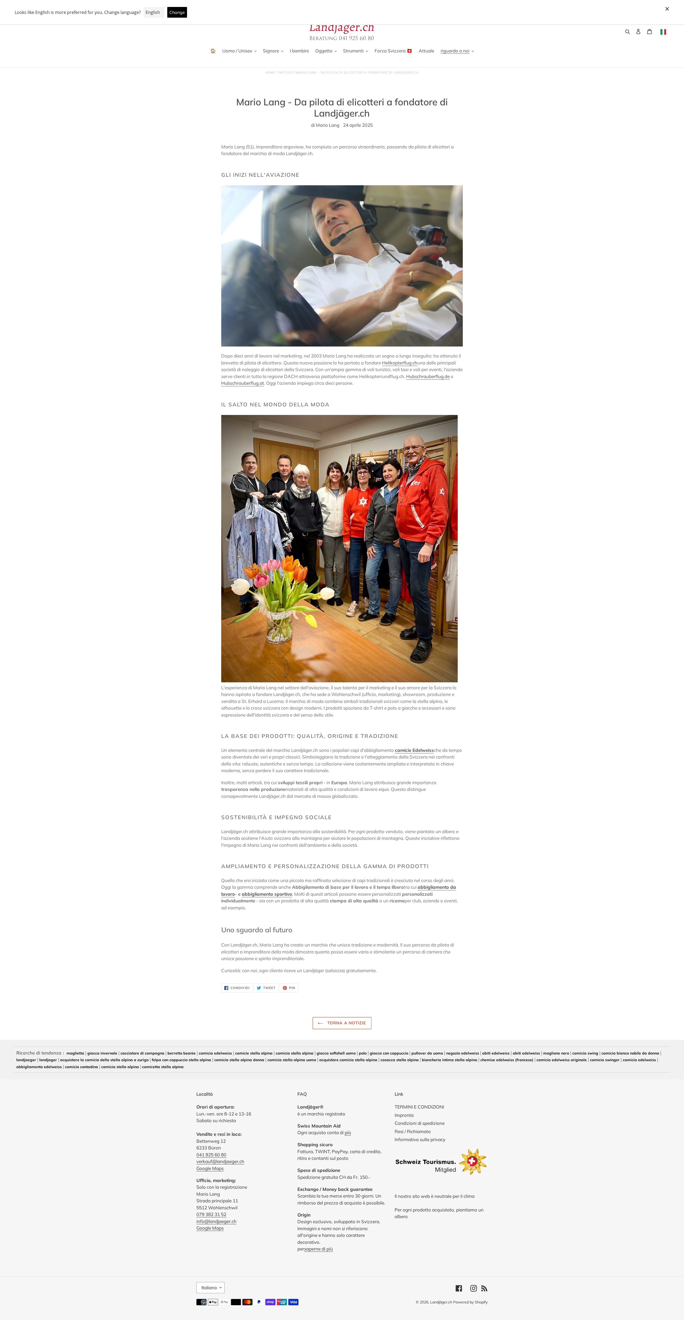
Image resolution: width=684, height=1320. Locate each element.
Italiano (209, 1287)
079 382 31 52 (211, 1214)
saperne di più (318, 1249)
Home (270, 72)
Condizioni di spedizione (420, 1123)
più (348, 1132)
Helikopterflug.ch (399, 362)
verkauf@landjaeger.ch (220, 1161)
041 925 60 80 (211, 1154)
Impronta (404, 1115)
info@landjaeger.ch (216, 1221)
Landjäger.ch (441, 1302)
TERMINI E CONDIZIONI (419, 1107)
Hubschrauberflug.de (428, 376)
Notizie (285, 72)
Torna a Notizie (346, 1022)
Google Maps (210, 1168)
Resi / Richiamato (413, 1131)
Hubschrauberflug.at (242, 383)
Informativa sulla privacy (420, 1139)
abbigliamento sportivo (267, 894)
